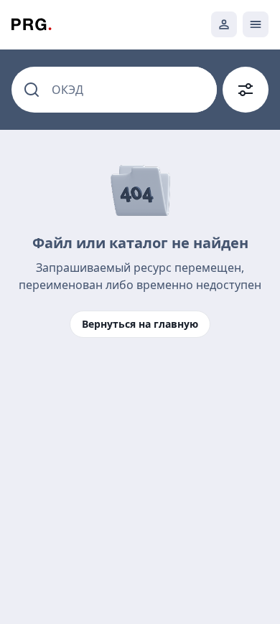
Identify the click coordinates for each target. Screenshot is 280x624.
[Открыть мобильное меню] (256, 24)
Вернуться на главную (140, 324)
